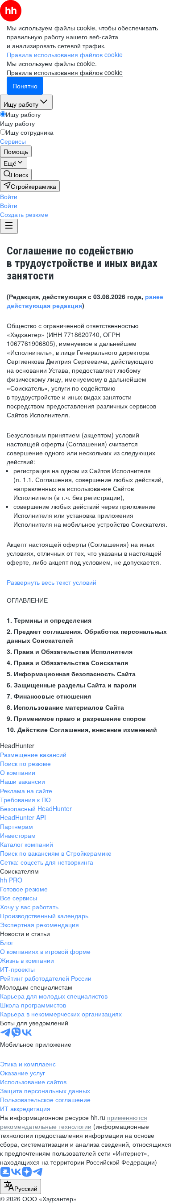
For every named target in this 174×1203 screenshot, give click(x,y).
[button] (8, 196)
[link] (16, 174)
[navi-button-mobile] (9, 226)
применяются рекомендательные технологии (73, 1122)
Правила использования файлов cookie (65, 72)
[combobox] (20, 1186)
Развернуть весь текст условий (51, 582)
